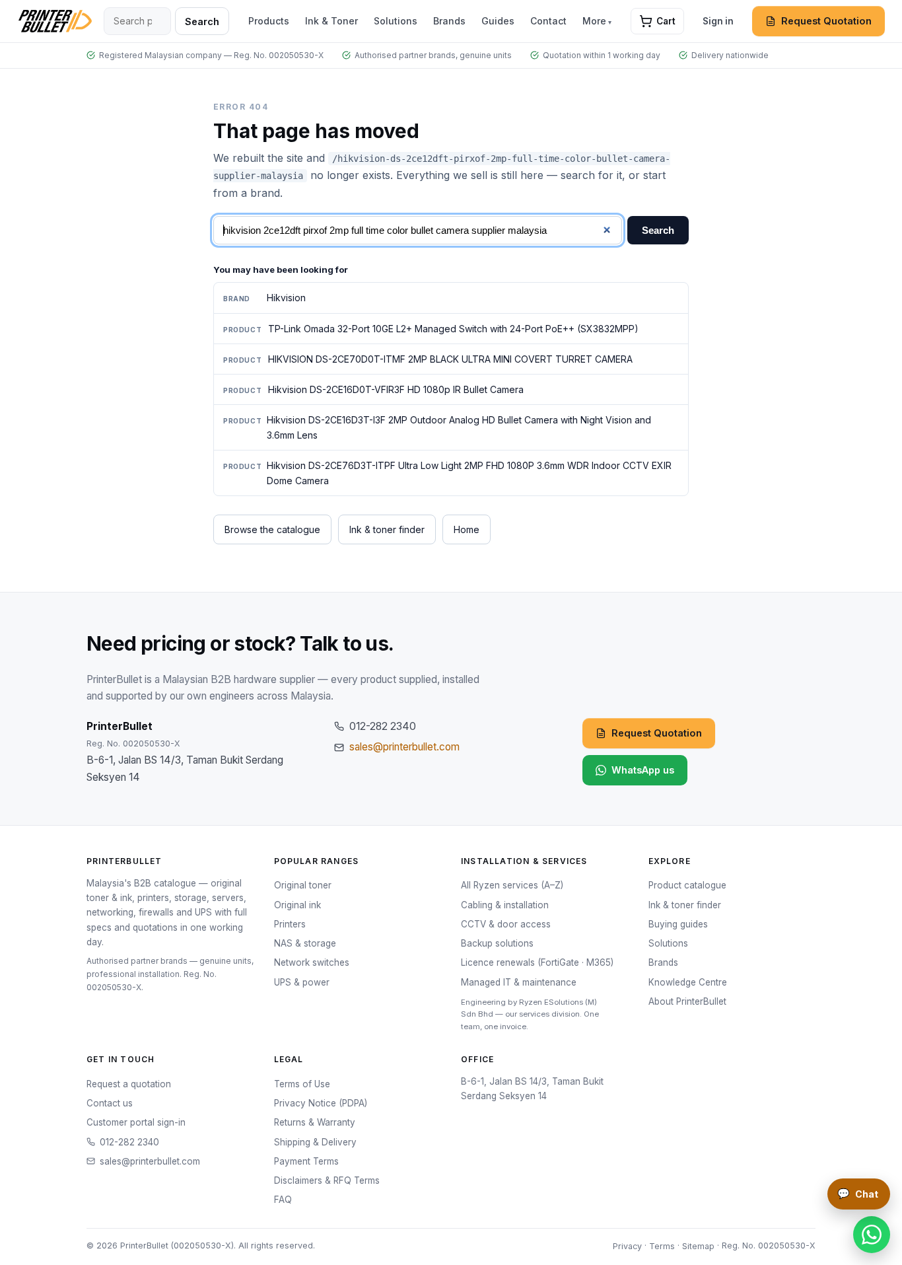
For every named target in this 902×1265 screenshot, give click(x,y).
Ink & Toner (331, 20)
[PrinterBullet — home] (55, 21)
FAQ (283, 1199)
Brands (449, 20)
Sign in (718, 21)
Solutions (395, 20)
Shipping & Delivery (315, 1142)
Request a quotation (129, 1084)
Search (202, 21)
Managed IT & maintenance (518, 982)
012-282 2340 (129, 1142)
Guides (497, 20)
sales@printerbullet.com (404, 747)
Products (268, 20)
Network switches (311, 962)
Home (466, 529)
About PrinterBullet (687, 1001)
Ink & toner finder (387, 529)
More (594, 20)
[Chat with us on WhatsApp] (871, 1234)
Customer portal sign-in (136, 1122)
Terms (662, 1245)
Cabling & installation (505, 905)
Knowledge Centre (687, 982)
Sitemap (698, 1245)
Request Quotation (826, 20)
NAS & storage (305, 943)
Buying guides (678, 924)
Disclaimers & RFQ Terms (327, 1180)
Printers (290, 924)
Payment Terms (306, 1161)
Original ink (297, 905)
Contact (548, 20)
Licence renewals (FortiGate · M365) (537, 962)
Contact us (110, 1103)
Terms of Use (302, 1084)
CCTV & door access (506, 924)
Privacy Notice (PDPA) (320, 1103)
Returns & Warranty (314, 1122)
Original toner (302, 885)
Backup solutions (497, 943)
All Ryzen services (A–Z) (512, 885)
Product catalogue (687, 885)
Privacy (627, 1245)
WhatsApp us (642, 770)
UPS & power (302, 982)
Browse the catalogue (272, 529)
